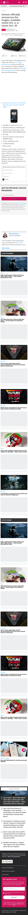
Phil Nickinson (11, 29)
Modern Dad (19, 243)
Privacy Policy (19, 903)
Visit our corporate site (14, 856)
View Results (6, 179)
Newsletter (23, 55)
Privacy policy (5, 874)
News (3, 30)
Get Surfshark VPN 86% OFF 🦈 (18, 6)
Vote (3, 179)
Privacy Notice (22, 204)
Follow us (15, 55)
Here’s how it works (18, 35)
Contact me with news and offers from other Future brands (14, 893)
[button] (26, 2)
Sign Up (14, 897)
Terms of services (20, 203)
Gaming (3, 10)
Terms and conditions (7, 867)
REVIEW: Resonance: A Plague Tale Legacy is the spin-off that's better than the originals (14, 844)
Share (5, 55)
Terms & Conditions (13, 904)
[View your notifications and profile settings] (19, 2)
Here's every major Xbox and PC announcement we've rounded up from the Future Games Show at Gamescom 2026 (14, 835)
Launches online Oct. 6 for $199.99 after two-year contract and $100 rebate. (14, 105)
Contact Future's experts (8, 871)
